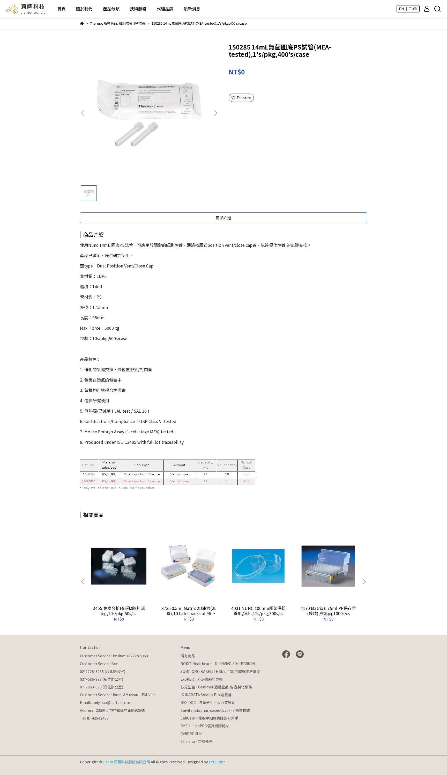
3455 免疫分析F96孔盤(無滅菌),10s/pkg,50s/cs (119, 610)
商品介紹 (223, 217)
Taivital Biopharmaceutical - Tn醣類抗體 (215, 710)
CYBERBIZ (217, 761)
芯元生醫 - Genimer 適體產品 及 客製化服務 (216, 686)
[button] (215, 113)
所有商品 (188, 655)
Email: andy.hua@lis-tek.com (105, 702)
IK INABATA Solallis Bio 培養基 (206, 694)
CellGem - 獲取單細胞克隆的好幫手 (209, 718)
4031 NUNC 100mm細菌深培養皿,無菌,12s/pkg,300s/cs (258, 610)
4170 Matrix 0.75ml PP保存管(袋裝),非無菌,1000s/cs (328, 610)
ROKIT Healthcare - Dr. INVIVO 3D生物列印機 (218, 663)
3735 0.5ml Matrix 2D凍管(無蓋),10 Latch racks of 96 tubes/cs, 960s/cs (188, 610)
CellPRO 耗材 (192, 733)
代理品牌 (165, 8)
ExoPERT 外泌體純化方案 (202, 679)
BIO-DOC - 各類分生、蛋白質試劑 (208, 702)
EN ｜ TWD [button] (408, 8)
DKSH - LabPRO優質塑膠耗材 (205, 725)
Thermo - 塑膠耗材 (197, 741)
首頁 (61, 8)
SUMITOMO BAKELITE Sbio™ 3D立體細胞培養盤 (220, 671)
